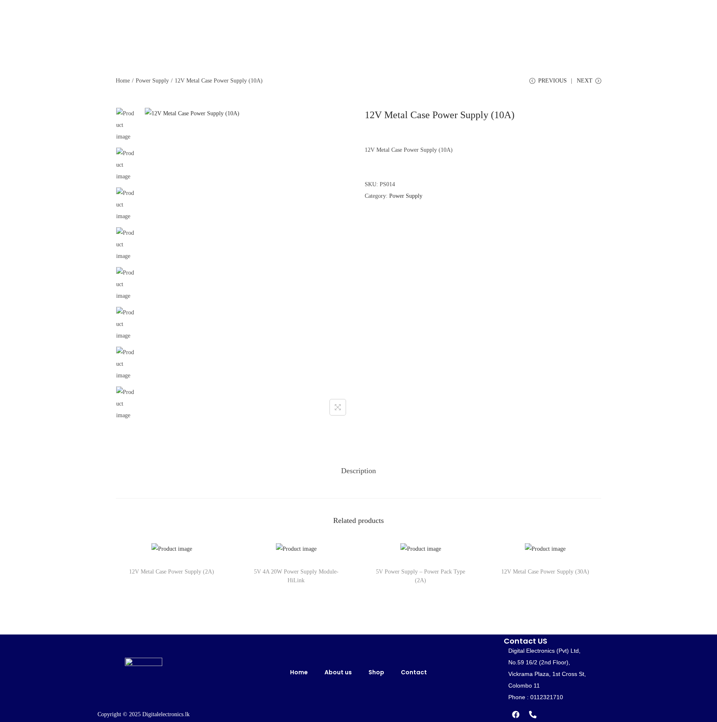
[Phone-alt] (532, 714)
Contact (414, 672)
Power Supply (152, 81)
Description (358, 471)
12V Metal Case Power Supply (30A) (545, 572)
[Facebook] (515, 714)
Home (123, 81)
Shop (376, 672)
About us (338, 672)
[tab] (358, 470)
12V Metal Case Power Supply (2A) (171, 572)
